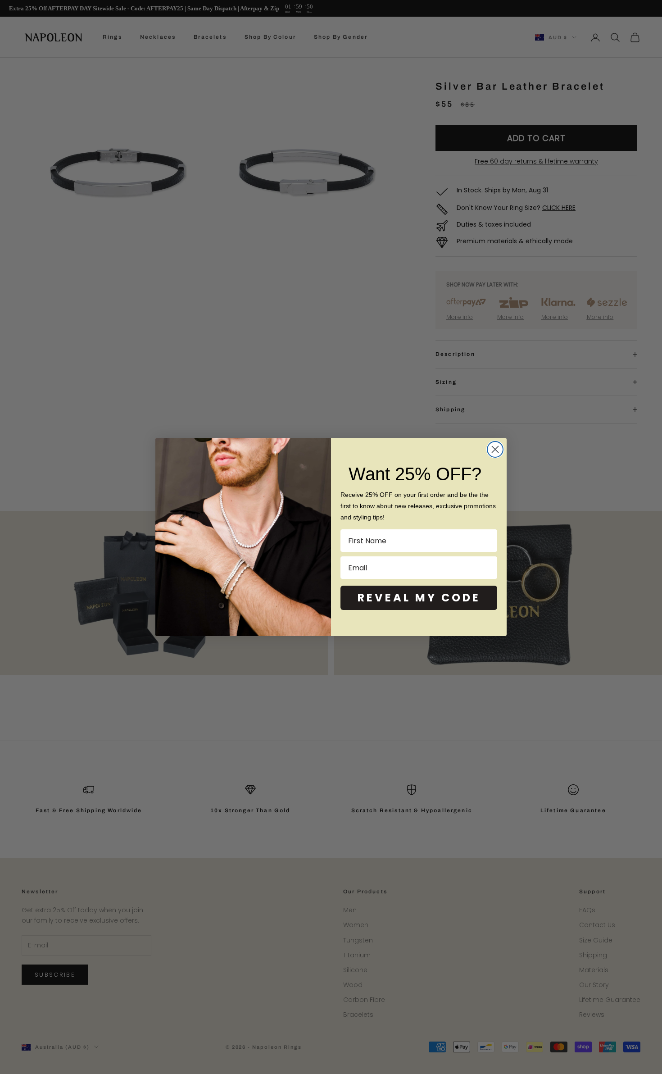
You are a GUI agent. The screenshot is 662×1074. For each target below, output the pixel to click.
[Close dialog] (495, 449)
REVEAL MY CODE (419, 597)
